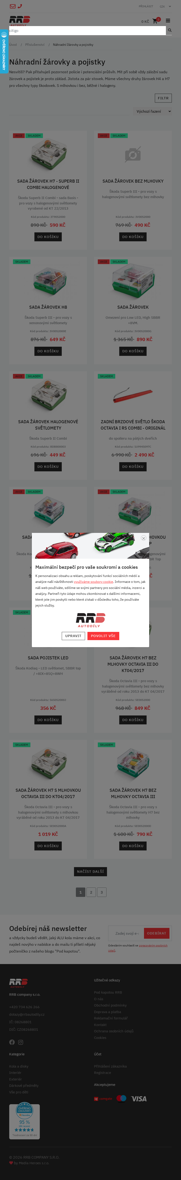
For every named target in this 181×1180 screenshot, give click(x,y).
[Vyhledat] (169, 30)
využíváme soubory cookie (93, 582)
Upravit (73, 636)
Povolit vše (103, 636)
